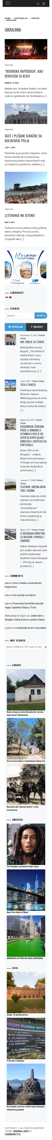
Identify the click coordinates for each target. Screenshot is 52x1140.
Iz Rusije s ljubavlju (15, 1061)
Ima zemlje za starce (32, 342)
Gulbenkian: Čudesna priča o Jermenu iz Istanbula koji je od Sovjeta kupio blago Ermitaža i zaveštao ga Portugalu (33, 435)
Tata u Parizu (28, 385)
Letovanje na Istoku (20, 215)
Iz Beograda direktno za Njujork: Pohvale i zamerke (32, 537)
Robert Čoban (38, 381)
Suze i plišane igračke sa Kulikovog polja (23, 138)
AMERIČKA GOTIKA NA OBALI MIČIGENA (25, 958)
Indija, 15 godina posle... (18, 1015)
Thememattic (13, 1134)
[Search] (44, 649)
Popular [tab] (17, 326)
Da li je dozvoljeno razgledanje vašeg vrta (26, 761)
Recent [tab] (38, 326)
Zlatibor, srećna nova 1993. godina (33, 489)
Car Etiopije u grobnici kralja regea (23, 866)
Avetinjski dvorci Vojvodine (31, 627)
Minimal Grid (21, 1131)
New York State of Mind (17, 912)
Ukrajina (9, 65)
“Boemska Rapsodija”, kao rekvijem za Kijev (24, 73)
